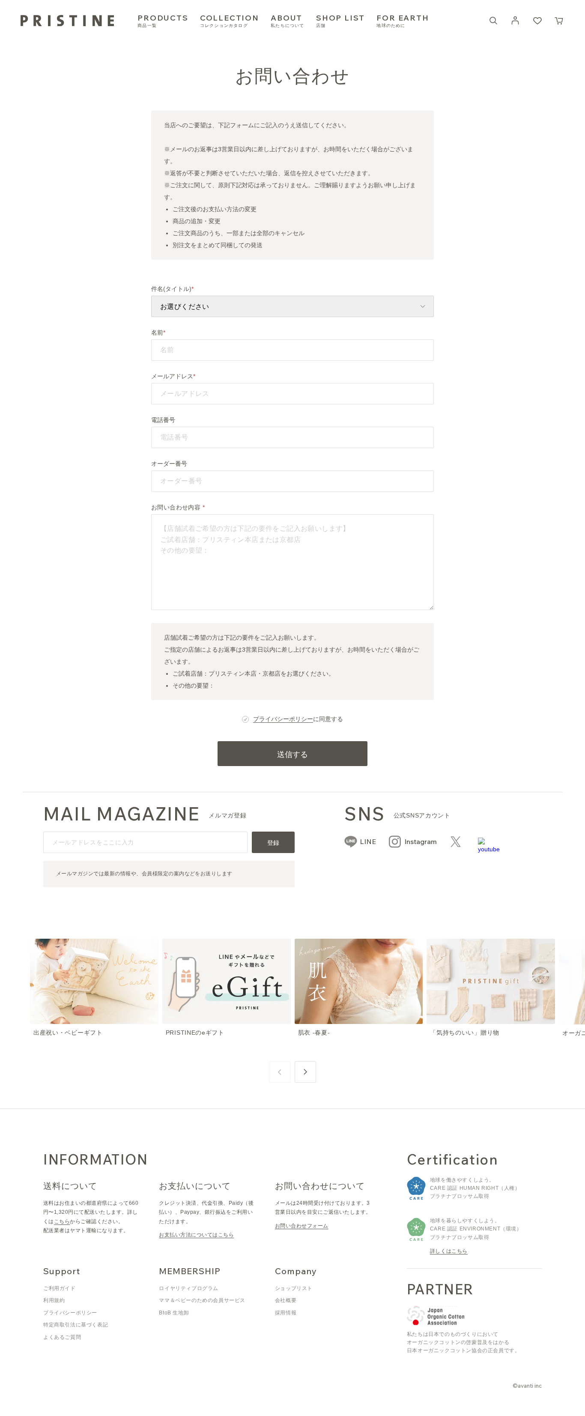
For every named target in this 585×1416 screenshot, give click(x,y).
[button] (559, 20)
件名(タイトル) (171, 288)
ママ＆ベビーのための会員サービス (202, 1300)
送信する (292, 754)
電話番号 (163, 419)
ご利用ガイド (59, 1288)
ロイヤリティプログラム (188, 1288)
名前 (157, 332)
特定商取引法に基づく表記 (75, 1325)
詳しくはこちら (449, 1251)
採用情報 (285, 1313)
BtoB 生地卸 (174, 1313)
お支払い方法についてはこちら (196, 1235)
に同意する (298, 718)
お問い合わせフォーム (301, 1226)
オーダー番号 (169, 463)
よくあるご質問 (62, 1337)
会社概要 (285, 1300)
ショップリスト (294, 1288)
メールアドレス (172, 376)
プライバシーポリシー (283, 718)
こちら (62, 1221)
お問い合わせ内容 (177, 507)
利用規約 (54, 1300)
